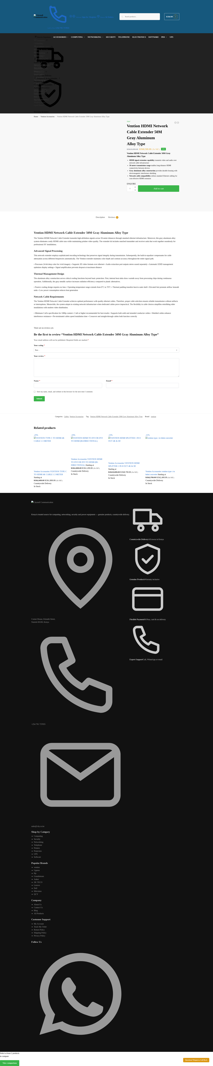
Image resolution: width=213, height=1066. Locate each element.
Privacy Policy (39, 936)
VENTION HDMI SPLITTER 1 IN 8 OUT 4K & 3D (124, 464)
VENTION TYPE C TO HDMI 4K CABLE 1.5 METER (50, 472)
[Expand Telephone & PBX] (52, 65)
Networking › (39, 56)
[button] (171, 16)
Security (37, 839)
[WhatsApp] (80, 1042)
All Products (39, 913)
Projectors (38, 851)
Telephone (38, 845)
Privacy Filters (39, 97)
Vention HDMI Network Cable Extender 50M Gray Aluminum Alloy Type (116, 417)
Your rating (39, 345)
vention (153, 417)
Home (36, 117)
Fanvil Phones (39, 105)
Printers (37, 848)
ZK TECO (38, 882)
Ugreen (37, 870)
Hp (35, 873)
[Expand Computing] (47, 40)
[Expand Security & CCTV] (52, 46)
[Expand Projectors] (46, 72)
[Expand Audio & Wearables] (54, 84)
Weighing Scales (39, 102)
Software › (38, 94)
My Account (39, 924)
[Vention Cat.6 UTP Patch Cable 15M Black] (175, 122)
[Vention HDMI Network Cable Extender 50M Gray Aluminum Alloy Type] (178, 122)
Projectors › (38, 75)
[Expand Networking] (47, 53)
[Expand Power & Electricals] (54, 59)
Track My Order (40, 927)
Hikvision (38, 891)
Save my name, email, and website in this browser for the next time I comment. (65, 392)
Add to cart (159, 188)
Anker (36, 879)
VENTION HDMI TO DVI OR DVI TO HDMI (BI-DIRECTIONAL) (86, 462)
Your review (39, 356)
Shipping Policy (40, 933)
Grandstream (39, 876)
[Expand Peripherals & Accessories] (59, 78)
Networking (38, 842)
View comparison (10, 1063)
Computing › (39, 43)
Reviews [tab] (113, 217)
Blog (36, 910)
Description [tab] (100, 217)
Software (37, 857)
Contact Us (38, 907)
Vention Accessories (47, 117)
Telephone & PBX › (42, 69)
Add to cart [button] (50, 490)
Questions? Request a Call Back (196, 1060)
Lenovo (37, 885)
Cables (66, 417)
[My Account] (70, 17)
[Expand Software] (45, 91)
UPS (36, 854)
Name (37, 381)
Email (109, 381)
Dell (35, 888)
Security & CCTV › (41, 50)
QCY (36, 894)
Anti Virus (37, 100)
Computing (38, 836)
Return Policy (39, 930)
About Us (38, 904)
